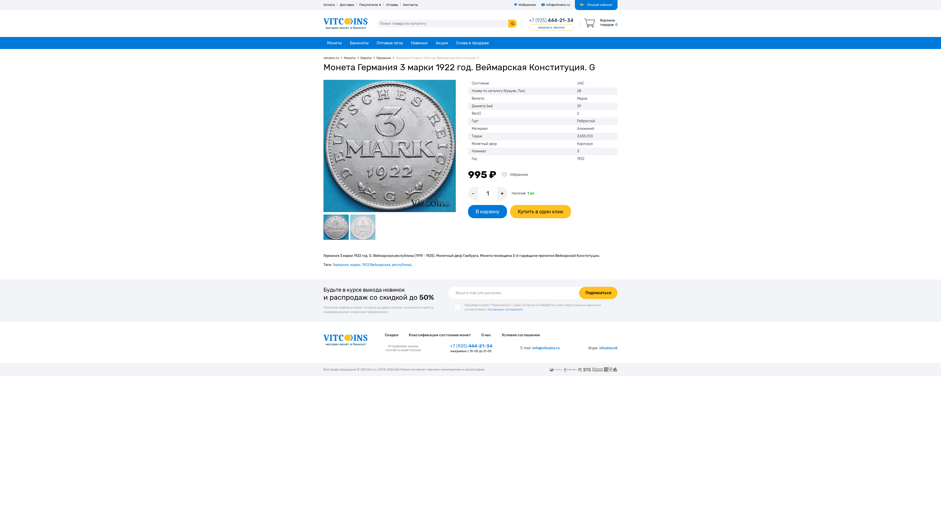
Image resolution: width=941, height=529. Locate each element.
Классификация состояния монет (440, 335)
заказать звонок (551, 27)
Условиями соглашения (505, 309)
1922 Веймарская (376, 265)
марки (355, 265)
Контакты (410, 5)
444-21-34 (551, 20)
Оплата (329, 5)
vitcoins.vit (608, 348)
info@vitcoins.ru (558, 5)
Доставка (347, 5)
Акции (442, 43)
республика (401, 265)
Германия (341, 265)
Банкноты (359, 43)
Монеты (334, 43)
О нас (486, 335)
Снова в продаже (472, 43)
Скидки (391, 335)
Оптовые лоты (390, 43)
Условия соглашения (521, 335)
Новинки (419, 43)
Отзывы (392, 5)
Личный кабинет (600, 5)
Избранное (527, 5)
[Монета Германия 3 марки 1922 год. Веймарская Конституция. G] (389, 146)
